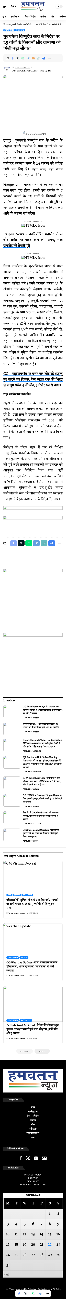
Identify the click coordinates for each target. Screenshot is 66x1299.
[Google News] (44, 1158)
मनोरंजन (35, 841)
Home (6, 25)
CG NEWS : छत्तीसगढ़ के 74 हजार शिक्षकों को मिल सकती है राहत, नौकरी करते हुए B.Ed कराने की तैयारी (42, 798)
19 (24, 1244)
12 (24, 1234)
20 (33, 1244)
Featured (10, 30)
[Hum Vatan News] (33, 6)
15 (49, 1234)
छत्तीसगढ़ (21, 30)
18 (16, 1244)
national (37, 751)
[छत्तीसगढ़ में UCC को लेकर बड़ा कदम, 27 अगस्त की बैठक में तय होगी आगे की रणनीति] (11, 729)
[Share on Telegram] (28, 58)
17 (7, 1244)
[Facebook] (21, 1158)
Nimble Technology (29, 1289)
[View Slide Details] (33, 511)
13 (33, 1234)
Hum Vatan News (22, 67)
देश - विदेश (27, 895)
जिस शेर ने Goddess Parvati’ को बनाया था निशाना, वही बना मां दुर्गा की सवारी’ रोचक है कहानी (41, 816)
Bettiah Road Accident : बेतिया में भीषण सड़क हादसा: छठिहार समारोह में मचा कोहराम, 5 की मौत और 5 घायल (32, 1029)
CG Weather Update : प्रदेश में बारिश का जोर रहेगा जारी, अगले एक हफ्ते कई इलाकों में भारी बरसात (31, 966)
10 (7, 1234)
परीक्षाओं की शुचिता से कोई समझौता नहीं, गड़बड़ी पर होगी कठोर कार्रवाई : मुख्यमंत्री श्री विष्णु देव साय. (32, 904)
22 (50, 1244)
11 (16, 1234)
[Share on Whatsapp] (22, 58)
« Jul (6, 1274)
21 (41, 1244)
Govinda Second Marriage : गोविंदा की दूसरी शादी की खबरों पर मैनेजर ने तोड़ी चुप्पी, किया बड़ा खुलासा (41, 833)
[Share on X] (17, 58)
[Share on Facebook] (12, 58)
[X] (28, 1158)
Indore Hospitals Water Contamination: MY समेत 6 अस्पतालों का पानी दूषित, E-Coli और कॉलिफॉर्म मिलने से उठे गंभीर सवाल (42, 743)
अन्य (9, 895)
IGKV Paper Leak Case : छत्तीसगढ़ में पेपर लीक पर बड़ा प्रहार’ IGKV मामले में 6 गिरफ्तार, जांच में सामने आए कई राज (42, 781)
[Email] (33, 58)
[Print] (43, 58)
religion (37, 823)
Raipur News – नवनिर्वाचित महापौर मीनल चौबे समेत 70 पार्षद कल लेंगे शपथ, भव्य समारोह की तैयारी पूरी (33, 240)
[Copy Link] (38, 58)
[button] (6, 6)
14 (41, 1234)
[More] (49, 58)
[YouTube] (36, 1158)
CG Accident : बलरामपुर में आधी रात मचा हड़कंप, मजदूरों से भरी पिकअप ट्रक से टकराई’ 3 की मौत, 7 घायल (42, 710)
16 (58, 1234)
